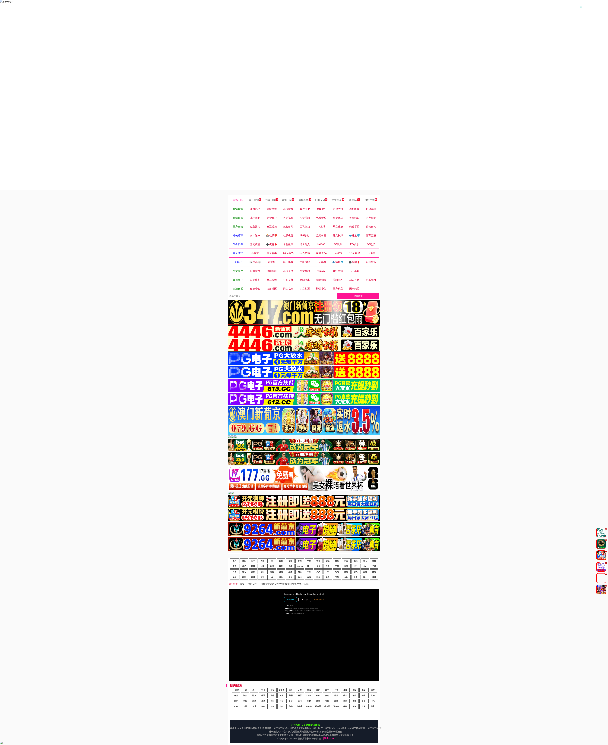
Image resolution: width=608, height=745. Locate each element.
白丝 (254, 701)
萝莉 (300, 561)
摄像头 (281, 690)
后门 (300, 701)
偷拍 (290, 561)
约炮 (337, 572)
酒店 (300, 695)
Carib (309, 695)
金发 (290, 577)
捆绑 (345, 706)
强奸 (374, 561)
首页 (242, 583)
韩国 (262, 561)
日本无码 (320, 200)
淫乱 (272, 701)
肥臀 (309, 701)
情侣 (318, 561)
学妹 (309, 561)
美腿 (234, 577)
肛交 (309, 566)
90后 (281, 701)
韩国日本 (270, 200)
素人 (244, 572)
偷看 (263, 695)
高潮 (291, 695)
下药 (337, 577)
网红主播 (370, 200)
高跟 (244, 577)
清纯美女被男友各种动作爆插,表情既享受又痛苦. (285, 583)
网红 (281, 566)
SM (365, 566)
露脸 (345, 690)
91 (272, 561)
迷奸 (244, 566)
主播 (290, 566)
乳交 (318, 577)
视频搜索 (358, 296)
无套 (346, 572)
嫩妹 (300, 572)
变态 (327, 695)
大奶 (272, 572)
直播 (281, 572)
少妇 (262, 572)
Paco (318, 695)
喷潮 (318, 701)
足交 (318, 566)
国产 (234, 561)
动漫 (346, 566)
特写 (354, 690)
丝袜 (356, 561)
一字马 (373, 701)
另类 (374, 566)
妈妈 (281, 706)
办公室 (300, 706)
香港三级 (287, 200)
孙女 (254, 695)
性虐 (336, 695)
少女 (272, 577)
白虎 (236, 695)
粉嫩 (336, 701)
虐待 (354, 701)
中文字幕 (337, 200)
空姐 (327, 561)
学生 (254, 690)
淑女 (245, 695)
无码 (337, 566)
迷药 (354, 706)
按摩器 (318, 706)
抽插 (354, 695)
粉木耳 (327, 706)
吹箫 (363, 706)
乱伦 (281, 577)
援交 (365, 577)
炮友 (373, 690)
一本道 (236, 690)
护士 (346, 561)
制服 (262, 566)
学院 (245, 701)
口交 (327, 566)
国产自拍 (254, 200)
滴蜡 (272, 695)
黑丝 (263, 701)
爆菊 (363, 690)
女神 (373, 695)
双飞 (365, 561)
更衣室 (336, 706)
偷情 (309, 577)
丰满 (309, 690)
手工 (234, 566)
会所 (291, 701)
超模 (253, 572)
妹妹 (272, 706)
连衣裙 (309, 706)
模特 (337, 561)
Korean (300, 566)
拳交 (327, 577)
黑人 (291, 690)
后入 (356, 572)
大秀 (300, 690)
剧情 (272, 566)
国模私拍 (303, 200)
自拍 (281, 561)
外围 (363, 695)
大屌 (245, 706)
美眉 (327, 701)
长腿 (281, 695)
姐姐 (263, 706)
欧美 (244, 561)
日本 (253, 561)
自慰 (346, 577)
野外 (263, 690)
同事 (234, 572)
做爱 (356, 577)
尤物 (365, 572)
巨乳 (253, 566)
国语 (345, 701)
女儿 (254, 706)
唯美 (327, 690)
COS (328, 572)
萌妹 (272, 690)
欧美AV (353, 200)
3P (356, 566)
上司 (245, 690)
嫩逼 (374, 572)
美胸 (318, 572)
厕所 (363, 701)
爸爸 (291, 706)
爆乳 (374, 577)
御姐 (300, 577)
